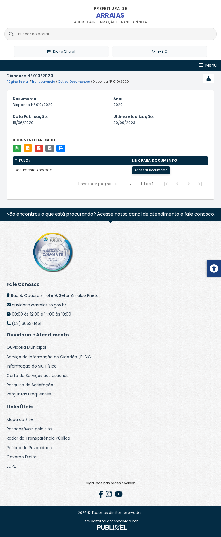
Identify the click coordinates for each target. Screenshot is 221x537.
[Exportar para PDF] (39, 148)
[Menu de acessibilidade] (214, 268)
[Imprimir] (60, 148)
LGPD (12, 466)
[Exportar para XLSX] (17, 148)
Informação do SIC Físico (32, 366)
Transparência (43, 81)
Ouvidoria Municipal (26, 347)
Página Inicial (18, 81)
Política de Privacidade (29, 448)
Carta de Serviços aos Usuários (37, 375)
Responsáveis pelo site (29, 429)
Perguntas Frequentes (29, 394)
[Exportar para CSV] (28, 148)
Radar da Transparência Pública (38, 438)
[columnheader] (71, 160)
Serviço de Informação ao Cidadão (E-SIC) (50, 357)
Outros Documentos (74, 81)
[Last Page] (200, 184)
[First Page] (166, 184)
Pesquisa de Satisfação (30, 385)
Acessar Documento (151, 170)
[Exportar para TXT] (49, 148)
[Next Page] (189, 184)
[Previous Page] (177, 184)
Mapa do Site (20, 419)
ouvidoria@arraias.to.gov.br (39, 305)
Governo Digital (22, 457)
